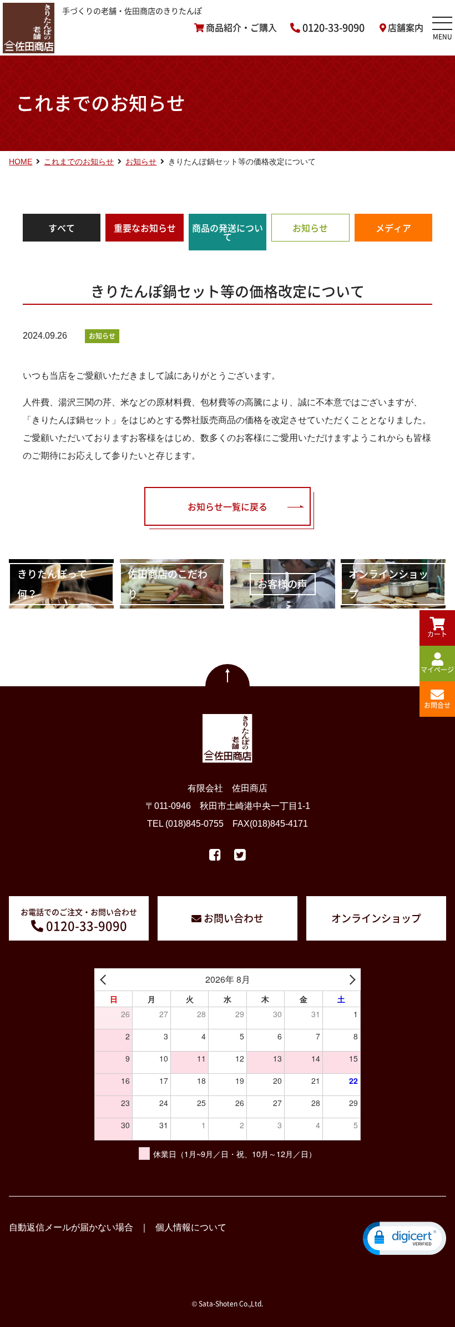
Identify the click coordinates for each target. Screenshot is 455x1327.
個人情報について (190, 1227)
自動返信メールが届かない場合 (71, 1227)
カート (437, 634)
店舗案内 (405, 28)
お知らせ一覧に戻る (227, 506)
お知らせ (310, 227)
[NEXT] (350, 979)
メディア (393, 227)
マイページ (437, 670)
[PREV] (104, 979)
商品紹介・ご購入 (241, 28)
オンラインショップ (376, 918)
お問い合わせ (234, 918)
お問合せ (437, 705)
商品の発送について (227, 232)
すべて (61, 227)
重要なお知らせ (145, 227)
